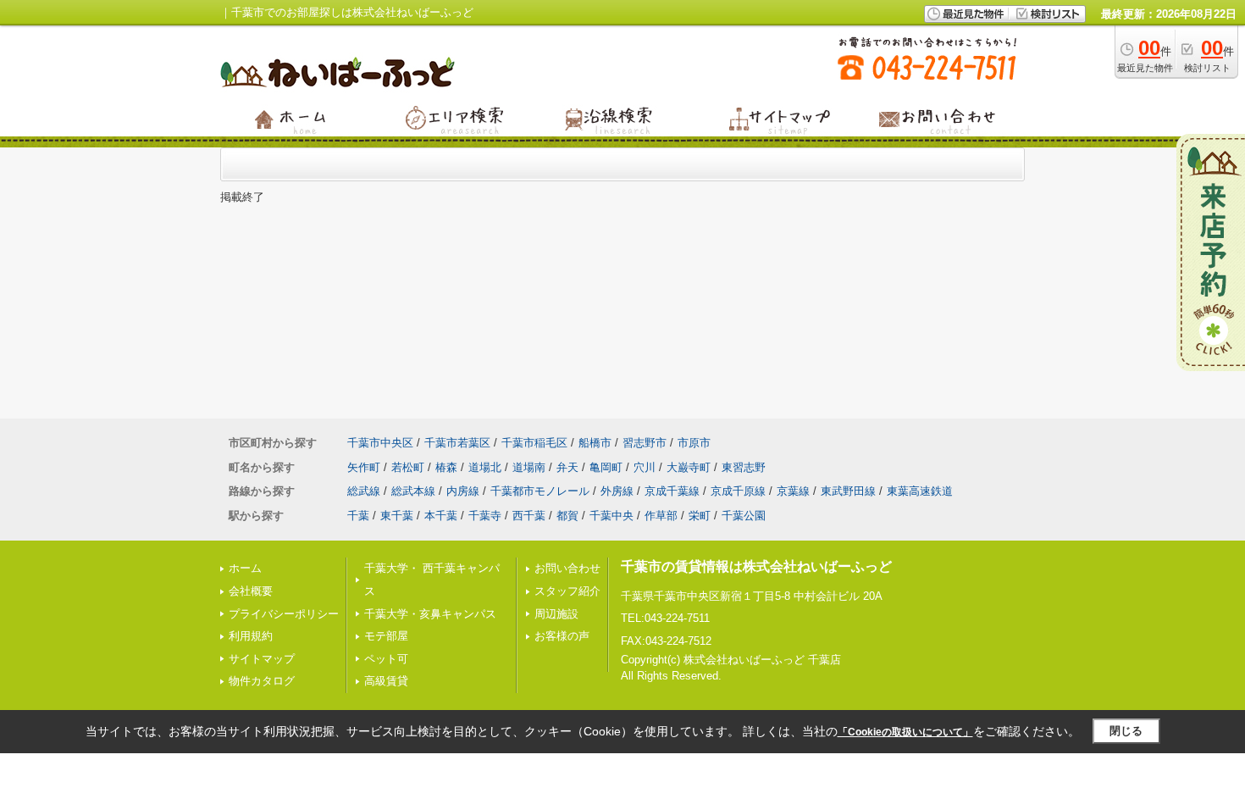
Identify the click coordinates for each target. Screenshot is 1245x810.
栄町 (700, 515)
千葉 (358, 515)
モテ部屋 (386, 636)
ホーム (245, 568)
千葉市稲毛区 (534, 442)
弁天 (567, 467)
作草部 (661, 515)
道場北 (484, 467)
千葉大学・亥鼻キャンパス (430, 614)
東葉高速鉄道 (920, 491)
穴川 (645, 467)
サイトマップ (262, 658)
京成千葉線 (672, 491)
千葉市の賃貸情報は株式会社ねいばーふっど (756, 566)
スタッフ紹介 (567, 591)
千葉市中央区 (380, 442)
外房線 (617, 491)
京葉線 (793, 491)
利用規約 (251, 636)
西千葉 (528, 515)
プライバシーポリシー (284, 614)
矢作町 (363, 467)
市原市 (694, 442)
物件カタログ (262, 680)
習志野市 (644, 442)
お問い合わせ (567, 568)
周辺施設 (556, 614)
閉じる (1126, 730)
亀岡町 (605, 467)
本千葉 (440, 515)
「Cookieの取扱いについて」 (905, 732)
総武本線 (413, 491)
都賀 (567, 515)
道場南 (528, 467)
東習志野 (744, 467)
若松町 (407, 467)
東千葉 (396, 515)
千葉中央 (611, 515)
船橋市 (594, 442)
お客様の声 (561, 636)
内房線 (462, 491)
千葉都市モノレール (539, 491)
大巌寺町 (689, 467)
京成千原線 (738, 491)
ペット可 (386, 658)
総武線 (363, 491)
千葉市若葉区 (457, 442)
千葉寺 (484, 515)
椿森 (446, 467)
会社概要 (251, 591)
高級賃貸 (386, 680)
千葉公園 (744, 515)
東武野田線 (848, 491)
